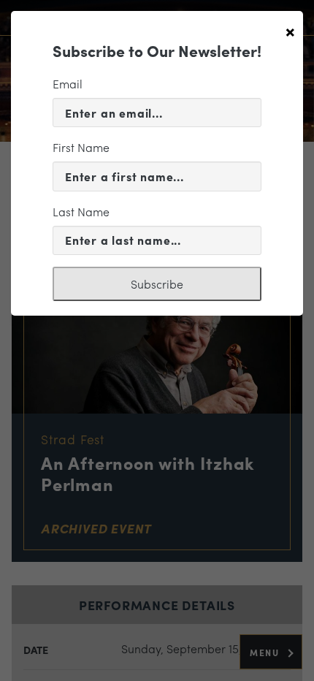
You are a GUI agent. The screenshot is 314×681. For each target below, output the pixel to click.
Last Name (81, 211)
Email (68, 83)
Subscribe (157, 283)
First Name (81, 147)
